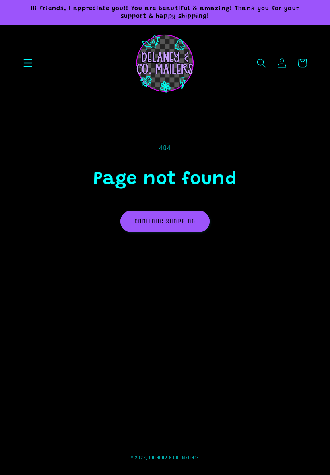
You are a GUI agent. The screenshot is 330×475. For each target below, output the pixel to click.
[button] (28, 63)
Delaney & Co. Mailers (174, 458)
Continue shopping (165, 221)
